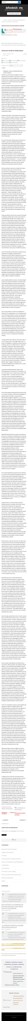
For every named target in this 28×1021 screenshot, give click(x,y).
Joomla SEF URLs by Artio (5, 823)
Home (4, 20)
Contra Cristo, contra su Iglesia (9, 871)
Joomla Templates (9, 1015)
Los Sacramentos (5, 868)
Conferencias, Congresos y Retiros (12, 984)
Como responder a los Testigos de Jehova (11, 858)
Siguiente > (22, 820)
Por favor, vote (5, 65)
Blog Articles (7, 953)
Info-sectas (4, 855)
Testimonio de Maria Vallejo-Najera (12, 50)
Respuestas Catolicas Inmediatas (9, 849)
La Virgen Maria (5, 865)
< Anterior (5, 820)
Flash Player (13, 831)
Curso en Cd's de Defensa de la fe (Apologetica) (12, 862)
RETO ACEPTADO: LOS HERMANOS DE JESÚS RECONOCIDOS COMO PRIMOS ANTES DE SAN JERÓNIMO (12, 906)
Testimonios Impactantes (19, 20)
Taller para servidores (18, 977)
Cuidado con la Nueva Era (7, 852)
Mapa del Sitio (6, 1007)
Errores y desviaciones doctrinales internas (11, 874)
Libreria (3, 881)
